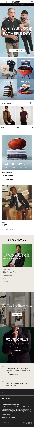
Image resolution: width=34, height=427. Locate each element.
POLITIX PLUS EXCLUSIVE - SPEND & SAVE (17, 4)
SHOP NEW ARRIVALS (6, 103)
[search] (6, 2)
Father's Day (7, 175)
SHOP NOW (9, 229)
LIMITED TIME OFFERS (7, 172)
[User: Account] (28, 1)
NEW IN (3, 222)
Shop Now (9, 179)
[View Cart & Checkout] (32, 2)
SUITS (4, 225)
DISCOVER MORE (17, 50)
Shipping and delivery (12, 374)
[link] (7, 117)
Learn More (17, 350)
